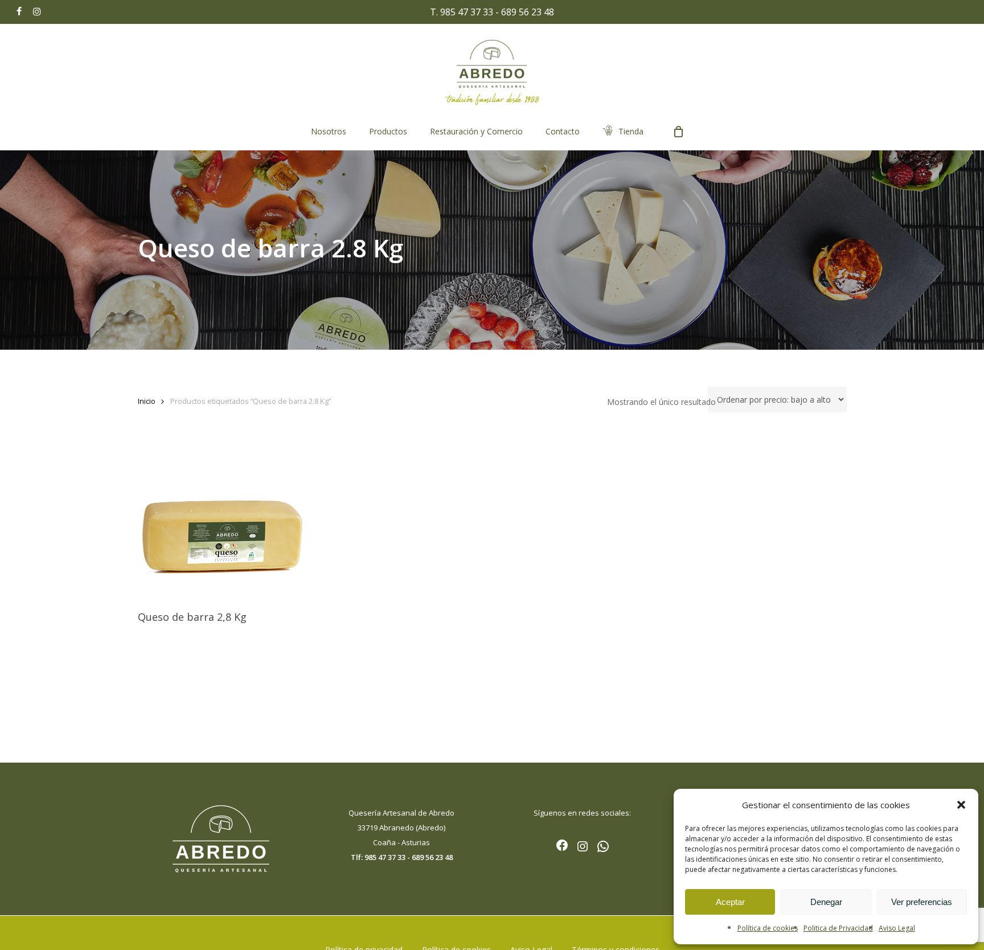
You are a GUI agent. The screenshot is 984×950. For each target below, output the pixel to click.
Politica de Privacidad (838, 928)
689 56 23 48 (527, 12)
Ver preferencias (921, 902)
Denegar (826, 902)
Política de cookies (767, 928)
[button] (961, 804)
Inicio (146, 401)
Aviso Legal (897, 928)
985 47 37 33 (466, 12)
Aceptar (730, 902)
